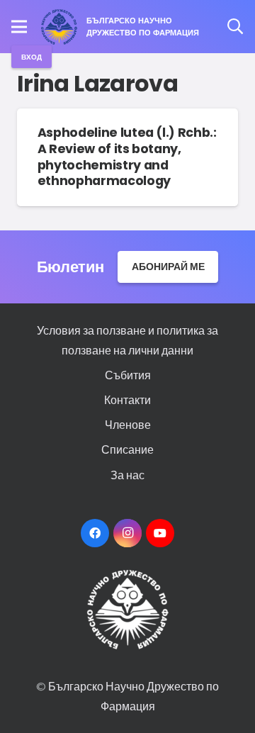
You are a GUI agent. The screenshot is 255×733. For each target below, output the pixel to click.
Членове (128, 424)
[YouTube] (160, 533)
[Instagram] (127, 533)
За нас (127, 474)
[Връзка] (59, 27)
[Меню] (19, 27)
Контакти (127, 399)
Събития (128, 374)
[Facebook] (95, 533)
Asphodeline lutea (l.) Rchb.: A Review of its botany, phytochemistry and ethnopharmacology (127, 157)
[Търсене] (235, 26)
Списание (127, 449)
